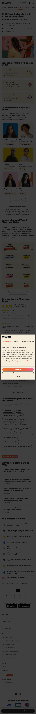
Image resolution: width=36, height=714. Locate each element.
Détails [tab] (16, 341)
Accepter (18, 369)
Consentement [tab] (6, 341)
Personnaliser (17, 373)
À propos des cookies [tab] (27, 341)
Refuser (18, 376)
